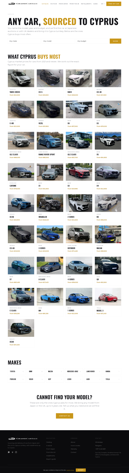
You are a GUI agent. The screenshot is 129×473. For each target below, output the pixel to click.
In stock (53, 4)
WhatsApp (99, 442)
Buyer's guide (51, 459)
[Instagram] (16, 452)
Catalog (45, 4)
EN (102, 4)
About (73, 442)
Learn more (70, 470)
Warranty (74, 449)
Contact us (64, 416)
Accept (80, 470)
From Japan (63, 4)
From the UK (74, 4)
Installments (86, 4)
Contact (73, 452)
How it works (75, 445)
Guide (95, 4)
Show (115, 41)
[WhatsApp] (9, 452)
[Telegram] (12, 452)
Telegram (98, 445)
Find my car (114, 4)
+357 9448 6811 (100, 449)
